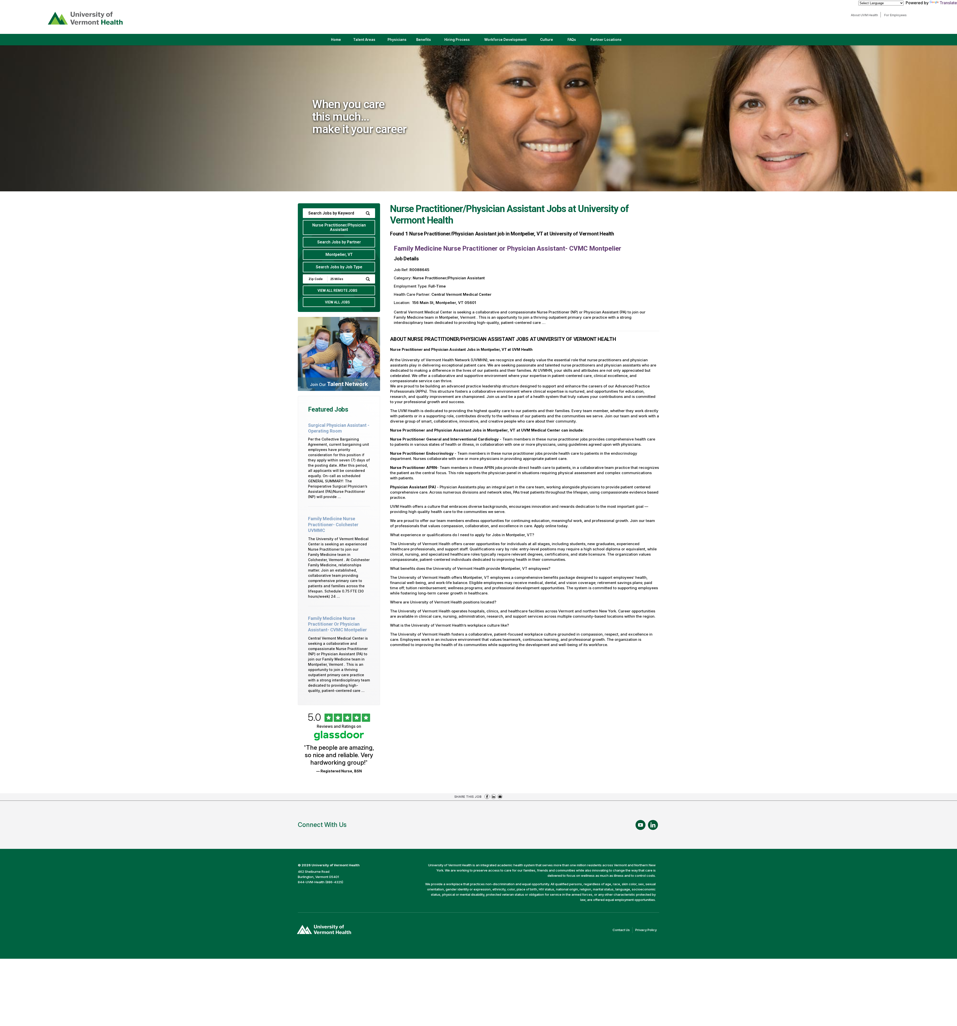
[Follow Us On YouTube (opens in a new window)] (640, 825)
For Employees (896, 15)
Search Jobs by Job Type (339, 267)
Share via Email (499, 796)
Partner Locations (610, 41)
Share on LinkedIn (493, 796)
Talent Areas (368, 41)
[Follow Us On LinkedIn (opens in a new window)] (653, 825)
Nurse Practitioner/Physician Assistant (339, 227)
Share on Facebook (486, 796)
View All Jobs (337, 302)
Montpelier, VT (339, 254)
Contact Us (623, 930)
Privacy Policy (647, 930)
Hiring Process (461, 41)
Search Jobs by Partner (339, 242)
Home (336, 40)
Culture (550, 41)
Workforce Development (505, 40)
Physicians (399, 41)
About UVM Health (865, 15)
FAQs (571, 40)
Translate (948, 2)
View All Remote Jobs (337, 291)
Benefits (423, 40)
